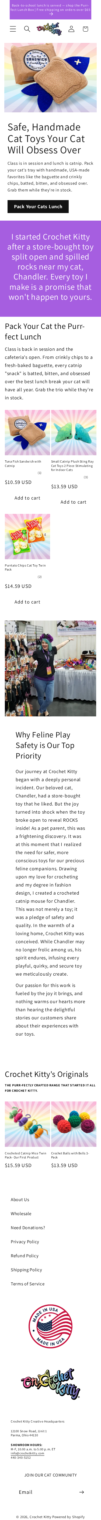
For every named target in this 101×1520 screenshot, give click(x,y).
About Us (20, 1199)
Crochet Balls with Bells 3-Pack (70, 1155)
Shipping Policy (26, 1270)
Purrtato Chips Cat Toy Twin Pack (25, 567)
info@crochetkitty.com (27, 1453)
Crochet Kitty (40, 1517)
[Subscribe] (82, 1492)
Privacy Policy (25, 1242)
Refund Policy (25, 1256)
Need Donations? (28, 1228)
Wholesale (21, 1213)
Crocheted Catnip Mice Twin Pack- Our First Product (26, 1155)
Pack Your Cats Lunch (38, 206)
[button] (13, 29)
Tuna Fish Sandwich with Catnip (23, 463)
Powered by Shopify (68, 1517)
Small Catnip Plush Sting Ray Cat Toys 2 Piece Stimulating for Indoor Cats (72, 465)
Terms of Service (28, 1284)
